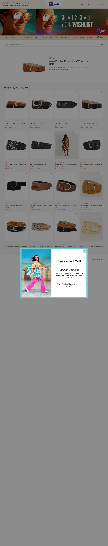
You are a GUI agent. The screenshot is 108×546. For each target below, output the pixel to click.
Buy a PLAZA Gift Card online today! (69, 285)
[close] (84, 251)
